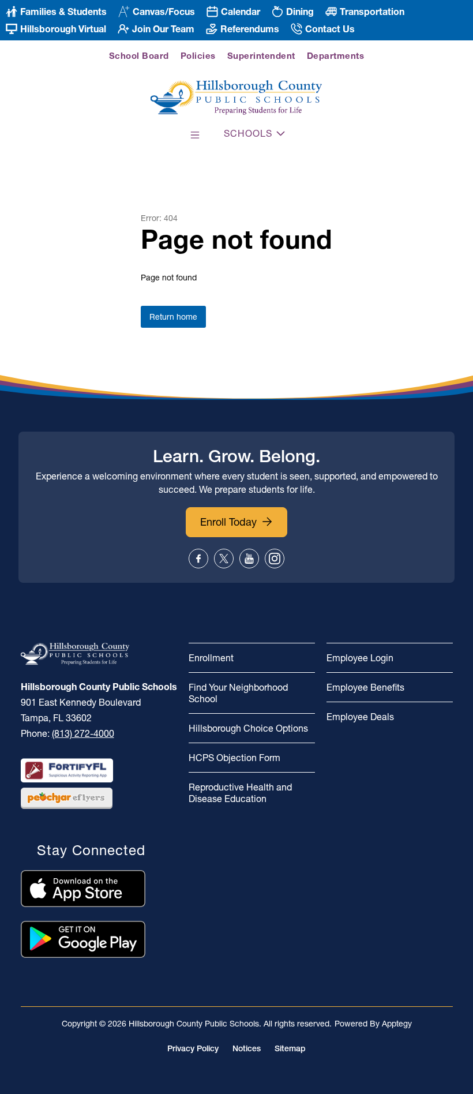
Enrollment (211, 658)
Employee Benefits (365, 687)
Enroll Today (228, 522)
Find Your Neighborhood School (238, 693)
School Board (139, 55)
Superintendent (261, 55)
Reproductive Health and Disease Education (240, 792)
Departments (336, 55)
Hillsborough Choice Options (248, 728)
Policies (198, 55)
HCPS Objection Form (234, 757)
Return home (173, 317)
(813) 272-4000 (83, 733)
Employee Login (359, 658)
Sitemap (290, 1048)
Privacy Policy (193, 1048)
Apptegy (397, 1023)
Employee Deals (360, 716)
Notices (246, 1048)
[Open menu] (195, 135)
